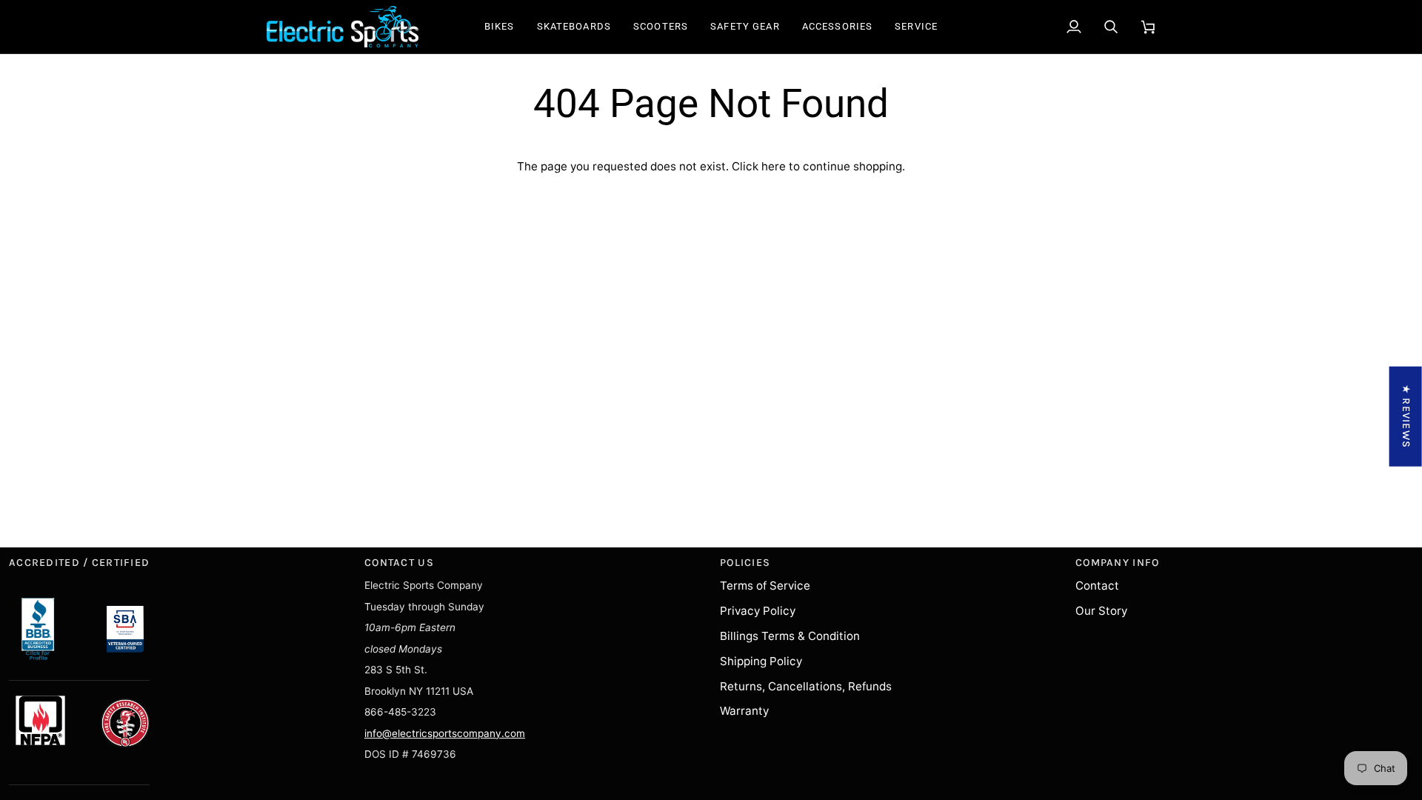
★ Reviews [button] (1406, 416)
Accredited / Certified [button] (79, 562)
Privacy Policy (757, 611)
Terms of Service (765, 586)
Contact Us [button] (399, 562)
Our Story (1101, 611)
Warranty (744, 711)
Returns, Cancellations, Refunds (806, 686)
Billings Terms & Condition (790, 636)
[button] (499, 26)
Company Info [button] (1117, 562)
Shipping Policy (761, 661)
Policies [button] (745, 562)
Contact (1097, 586)
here (773, 166)
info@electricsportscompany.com (444, 733)
